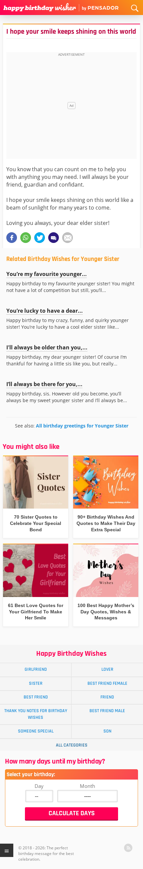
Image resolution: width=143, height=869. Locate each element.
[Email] (67, 237)
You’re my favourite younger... (46, 274)
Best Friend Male (107, 711)
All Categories (71, 745)
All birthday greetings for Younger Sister (82, 425)
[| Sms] (53, 237)
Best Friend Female (107, 683)
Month (87, 786)
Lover (107, 669)
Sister (36, 683)
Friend (107, 697)
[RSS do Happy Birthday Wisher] (128, 848)
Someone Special (36, 731)
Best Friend (36, 697)
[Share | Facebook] (11, 237)
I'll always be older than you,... (46, 347)
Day (39, 786)
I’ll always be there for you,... (44, 384)
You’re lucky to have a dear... (44, 310)
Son (107, 731)
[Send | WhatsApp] (25, 237)
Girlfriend (36, 669)
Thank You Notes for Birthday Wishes (35, 714)
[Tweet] (39, 237)
